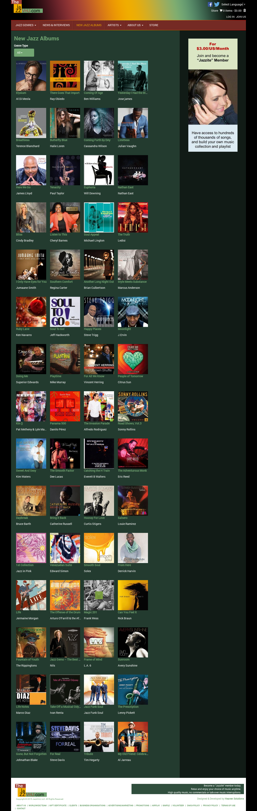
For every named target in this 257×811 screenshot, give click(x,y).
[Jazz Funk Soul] (99, 689)
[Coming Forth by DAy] (99, 123)
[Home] (27, 6)
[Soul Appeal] (99, 217)
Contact (20, 808)
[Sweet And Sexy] (31, 453)
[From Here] (133, 548)
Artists (113, 25)
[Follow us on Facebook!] (210, 4)
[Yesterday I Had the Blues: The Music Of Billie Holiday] (133, 75)
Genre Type (21, 45)
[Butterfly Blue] (65, 123)
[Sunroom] (133, 642)
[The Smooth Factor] (65, 453)
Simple (166, 805)
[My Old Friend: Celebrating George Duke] (133, 736)
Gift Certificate (57, 805)
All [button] (18, 52)
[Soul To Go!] (65, 311)
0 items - (232, 10)
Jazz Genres (24, 25)
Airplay (156, 805)
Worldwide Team (38, 805)
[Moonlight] (133, 311)
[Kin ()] (31, 406)
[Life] (31, 595)
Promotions (142, 805)
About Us (134, 25)
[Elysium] (31, 75)
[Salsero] (133, 500)
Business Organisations (92, 805)
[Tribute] (99, 736)
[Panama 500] (65, 406)
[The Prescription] (133, 689)
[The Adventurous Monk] (133, 453)
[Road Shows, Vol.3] (133, 406)
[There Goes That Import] (65, 75)
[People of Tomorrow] (133, 359)
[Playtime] (65, 359)
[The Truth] (133, 217)
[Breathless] (31, 123)
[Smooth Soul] (99, 548)
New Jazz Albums (89, 25)
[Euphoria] (99, 170)
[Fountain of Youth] (31, 642)
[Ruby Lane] (31, 311)
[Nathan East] (133, 170)
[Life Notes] (31, 689)
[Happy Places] (99, 311)
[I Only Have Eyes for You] (31, 264)
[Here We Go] (31, 170)
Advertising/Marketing (120, 805)
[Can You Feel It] (133, 595)
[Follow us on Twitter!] (217, 4)
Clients (73, 805)
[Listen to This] (65, 217)
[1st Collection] (31, 548)
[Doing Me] (31, 359)
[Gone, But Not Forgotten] (31, 736)
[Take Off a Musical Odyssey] (65, 689)
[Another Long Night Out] (99, 264)
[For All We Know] (99, 359)
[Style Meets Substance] (133, 264)
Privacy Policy (210, 805)
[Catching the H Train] (99, 453)
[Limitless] (133, 123)
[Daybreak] (31, 500)
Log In (230, 16)
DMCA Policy (193, 805)
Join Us (241, 16)
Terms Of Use (228, 805)
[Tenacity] (65, 170)
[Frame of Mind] (99, 642)
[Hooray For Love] (99, 500)
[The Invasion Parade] (99, 406)
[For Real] (65, 736)
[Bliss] (31, 217)
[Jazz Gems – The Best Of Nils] (65, 642)
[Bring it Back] (65, 500)
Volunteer (178, 805)
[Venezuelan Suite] (65, 548)
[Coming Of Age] (99, 75)
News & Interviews (56, 25)
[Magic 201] (99, 595)
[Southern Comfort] (65, 264)
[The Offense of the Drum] (65, 595)
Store (214, 10)
